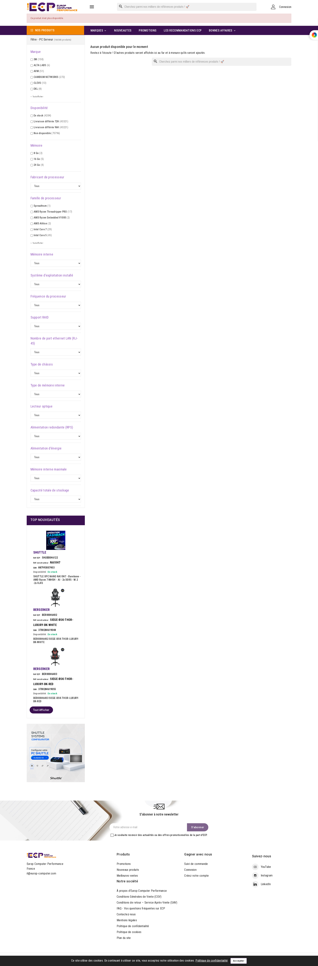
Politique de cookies (129, 932)
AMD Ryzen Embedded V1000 (52, 217)
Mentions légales (127, 920)
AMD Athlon (42, 223)
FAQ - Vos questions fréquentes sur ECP (141, 908)
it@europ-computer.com (41, 873)
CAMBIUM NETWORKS (49, 77)
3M (38, 59)
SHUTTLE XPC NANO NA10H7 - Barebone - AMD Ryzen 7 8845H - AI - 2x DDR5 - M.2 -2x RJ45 (57, 579)
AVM (39, 71)
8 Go (38, 153)
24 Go (39, 164)
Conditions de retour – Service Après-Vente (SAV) (147, 902)
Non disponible (47, 133)
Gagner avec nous (198, 854)
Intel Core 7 (43, 229)
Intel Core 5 (43, 235)
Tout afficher (41, 709)
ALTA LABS (42, 65)
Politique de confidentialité (133, 926)
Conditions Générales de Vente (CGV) (139, 896)
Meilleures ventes (127, 875)
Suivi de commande (196, 864)
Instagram (267, 875)
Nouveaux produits (128, 870)
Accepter (238, 960)
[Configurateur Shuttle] (56, 753)
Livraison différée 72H (51, 121)
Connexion (190, 870)
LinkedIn (266, 884)
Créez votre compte (196, 875)
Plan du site (124, 938)
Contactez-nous (126, 914)
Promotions (124, 864)
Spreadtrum (42, 205)
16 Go (39, 159)
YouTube (266, 867)
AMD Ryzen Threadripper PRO (53, 211)
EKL (38, 88)
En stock (42, 115)
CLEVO (40, 82)
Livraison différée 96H (51, 127)
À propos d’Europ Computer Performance (142, 890)
